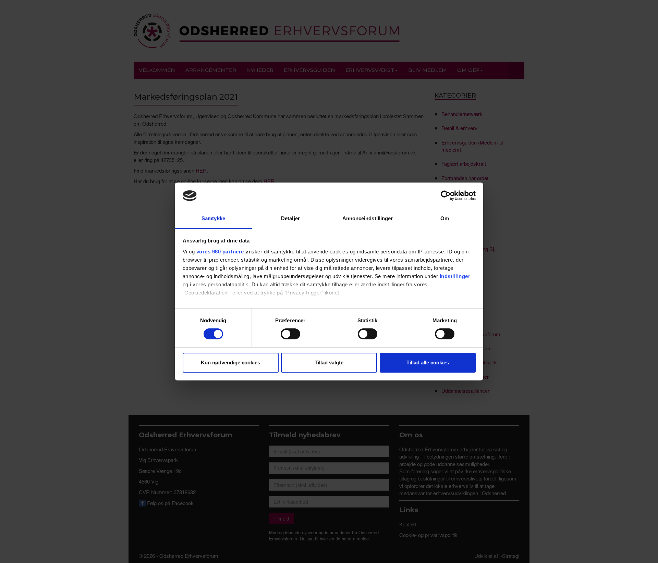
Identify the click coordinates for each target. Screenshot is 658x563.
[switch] (290, 333)
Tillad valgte (329, 362)
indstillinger (455, 276)
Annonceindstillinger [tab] (367, 218)
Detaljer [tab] (290, 218)
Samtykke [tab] (213, 218)
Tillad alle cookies (427, 362)
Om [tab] (444, 218)
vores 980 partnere (220, 251)
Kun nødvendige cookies (230, 362)
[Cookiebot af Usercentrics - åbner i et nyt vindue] (446, 195)
